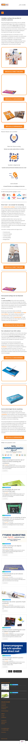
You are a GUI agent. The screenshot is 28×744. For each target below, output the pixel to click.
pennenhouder (17, 317)
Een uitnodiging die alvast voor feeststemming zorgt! (11, 490)
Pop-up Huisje (17, 312)
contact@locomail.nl (5, 728)
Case (3, 487)
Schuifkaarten (3, 708)
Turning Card (3, 705)
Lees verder (5, 470)
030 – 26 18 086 (22, 5)
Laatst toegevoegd (7, 457)
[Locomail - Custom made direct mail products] (4, 5)
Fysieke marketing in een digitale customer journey (11, 546)
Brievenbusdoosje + (4, 707)
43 (14, 671)
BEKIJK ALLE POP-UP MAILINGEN (14, 325)
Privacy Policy (3, 732)
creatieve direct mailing (8, 207)
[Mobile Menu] (2, 13)
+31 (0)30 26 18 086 (5, 729)
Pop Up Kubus (3, 703)
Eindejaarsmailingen (4, 710)
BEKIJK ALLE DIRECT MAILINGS (14, 71)
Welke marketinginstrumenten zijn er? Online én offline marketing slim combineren (13, 461)
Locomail (6, 464)
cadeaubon (4, 346)
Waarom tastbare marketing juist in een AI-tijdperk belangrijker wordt (13, 630)
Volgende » (18, 671)
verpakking (4, 414)
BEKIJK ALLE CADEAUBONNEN (14, 99)
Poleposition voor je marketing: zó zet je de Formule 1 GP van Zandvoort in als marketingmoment (14, 519)
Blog (3, 457)
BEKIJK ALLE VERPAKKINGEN (14, 126)
